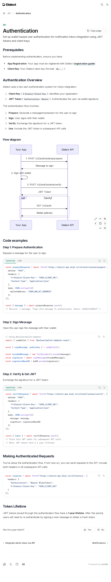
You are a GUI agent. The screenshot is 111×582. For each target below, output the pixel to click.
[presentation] (55, 288)
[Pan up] (100, 219)
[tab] (10, 260)
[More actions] (105, 30)
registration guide (84, 63)
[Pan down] (100, 228)
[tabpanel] (55, 288)
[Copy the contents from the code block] (100, 261)
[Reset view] (100, 223)
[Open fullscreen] (96, 219)
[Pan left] (96, 223)
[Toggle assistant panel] (107, 4)
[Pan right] (105, 223)
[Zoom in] (105, 219)
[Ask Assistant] (104, 261)
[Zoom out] (105, 228)
